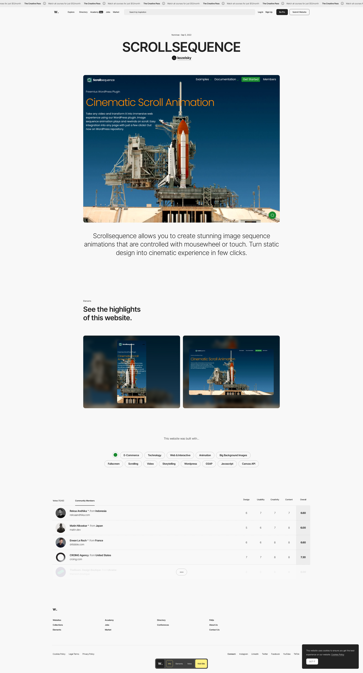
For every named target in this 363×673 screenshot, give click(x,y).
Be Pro (282, 12)
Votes (189, 664)
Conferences (163, 625)
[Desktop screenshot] (231, 372)
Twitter (265, 654)
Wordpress (190, 463)
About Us (213, 625)
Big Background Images (233, 455)
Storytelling (169, 463)
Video (150, 463)
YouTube (286, 654)
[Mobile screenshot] (131, 372)
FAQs (211, 620)
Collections (58, 625)
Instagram (243, 654)
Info (169, 664)
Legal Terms (74, 654)
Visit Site (201, 664)
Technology (154, 455)
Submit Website (299, 12)
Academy (96, 12)
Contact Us (214, 629)
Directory (83, 12)
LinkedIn (255, 654)
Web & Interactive (180, 455)
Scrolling (133, 463)
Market (116, 12)
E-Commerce (131, 455)
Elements (179, 664)
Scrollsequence (181, 47)
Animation (205, 455)
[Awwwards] (56, 12)
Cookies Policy (59, 654)
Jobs (108, 12)
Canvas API (248, 463)
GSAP (209, 463)
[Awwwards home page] (160, 663)
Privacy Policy (88, 654)
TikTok (296, 654)
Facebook (275, 654)
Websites (57, 620)
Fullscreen (114, 463)
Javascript (227, 463)
